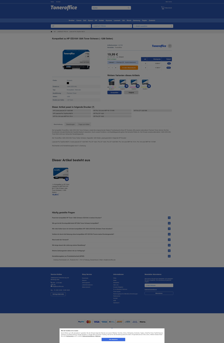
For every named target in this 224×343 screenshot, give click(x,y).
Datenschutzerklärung (88, 336)
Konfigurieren (70, 336)
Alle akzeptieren (113, 339)
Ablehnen (98, 336)
